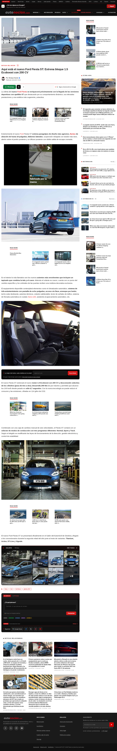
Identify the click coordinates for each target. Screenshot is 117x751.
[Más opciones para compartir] (23, 87)
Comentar (71, 613)
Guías (64, 12)
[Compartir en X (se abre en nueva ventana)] (19, 87)
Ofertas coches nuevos (43, 730)
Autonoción (36, 747)
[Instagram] (16, 728)
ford (11, 589)
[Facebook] (5, 728)
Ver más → (113, 161)
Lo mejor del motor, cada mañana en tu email (18, 373)
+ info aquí (104, 731)
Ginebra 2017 (27, 589)
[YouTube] (22, 728)
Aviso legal (63, 730)
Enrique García (13, 78)
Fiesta (6, 589)
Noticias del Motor (8, 65)
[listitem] (17, 567)
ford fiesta (18, 589)
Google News (18, 629)
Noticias (35, 12)
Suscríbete (72, 373)
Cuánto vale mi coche (43, 735)
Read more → (112, 198)
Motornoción (48, 12)
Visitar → (75, 623)
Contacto (62, 726)
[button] (72, 548)
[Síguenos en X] (31, 629)
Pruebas (57, 12)
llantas (73, 134)
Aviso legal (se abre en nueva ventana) (31, 377)
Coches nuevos (86, 12)
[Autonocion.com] (17, 12)
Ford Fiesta (22, 92)
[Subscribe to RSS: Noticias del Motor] (18, 65)
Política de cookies (65, 735)
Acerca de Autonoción (66, 721)
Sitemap (39, 739)
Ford (22, 134)
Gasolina (99, 12)
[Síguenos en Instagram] (36, 629)
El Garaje (75, 12)
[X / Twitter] (11, 728)
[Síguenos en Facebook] (26, 629)
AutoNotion (112, 12)
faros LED (32, 297)
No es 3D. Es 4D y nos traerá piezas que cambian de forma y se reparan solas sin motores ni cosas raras (98, 151)
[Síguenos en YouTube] (40, 629)
